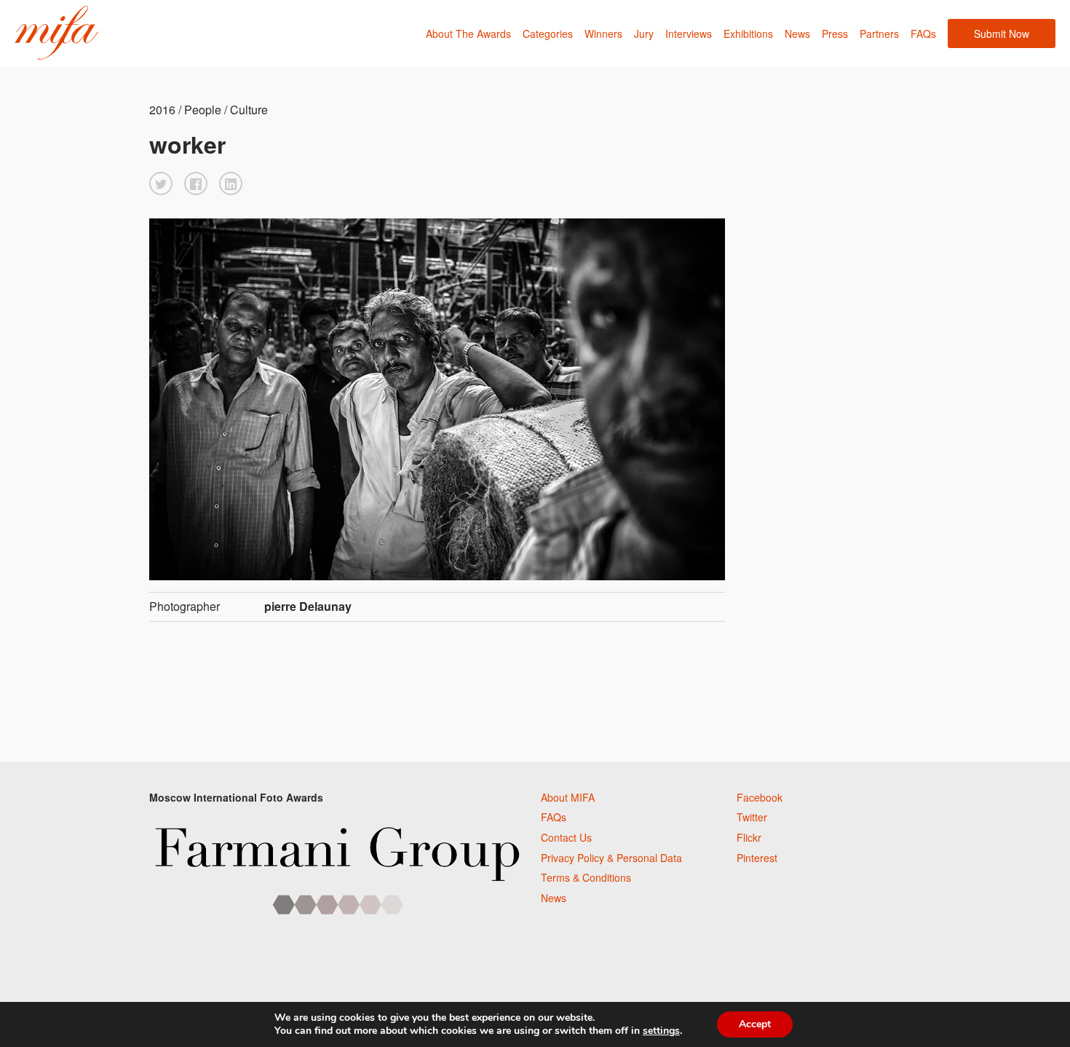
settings (661, 1031)
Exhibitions (748, 33)
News (797, 33)
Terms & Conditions (586, 877)
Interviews (688, 33)
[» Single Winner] (56, 33)
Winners (603, 33)
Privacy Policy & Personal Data (611, 857)
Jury (644, 33)
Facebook (759, 797)
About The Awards (468, 33)
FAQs (923, 33)
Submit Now (1001, 33)
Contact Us (566, 837)
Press (835, 33)
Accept (755, 1024)
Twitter (752, 817)
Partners (879, 33)
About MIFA (568, 797)
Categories (548, 33)
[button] (161, 183)
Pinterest (757, 857)
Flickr (749, 837)
